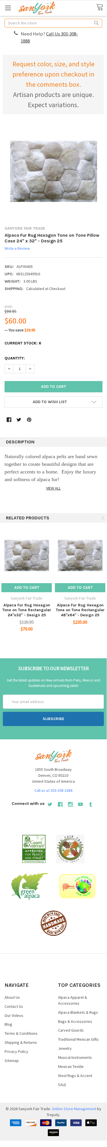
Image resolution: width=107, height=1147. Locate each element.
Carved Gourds (71, 1030)
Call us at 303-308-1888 (53, 790)
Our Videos (14, 1015)
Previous (95, 518)
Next (102, 518)
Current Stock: (23, 343)
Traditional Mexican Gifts (78, 1039)
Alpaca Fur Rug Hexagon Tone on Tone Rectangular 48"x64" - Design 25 (80, 610)
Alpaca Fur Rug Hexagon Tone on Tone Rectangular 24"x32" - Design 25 (26, 610)
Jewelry (65, 1048)
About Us (12, 997)
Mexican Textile (71, 1066)
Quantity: (15, 358)
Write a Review (17, 248)
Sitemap (12, 1060)
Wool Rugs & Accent (75, 1075)
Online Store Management (74, 1108)
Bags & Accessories (75, 1021)
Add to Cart (26, 587)
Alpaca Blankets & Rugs (78, 1012)
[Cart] (101, 7)
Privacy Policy (16, 1051)
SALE (62, 1084)
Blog (8, 1024)
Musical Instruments (75, 1057)
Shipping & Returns (21, 1042)
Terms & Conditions (21, 1033)
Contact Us (14, 1006)
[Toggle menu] (8, 8)
